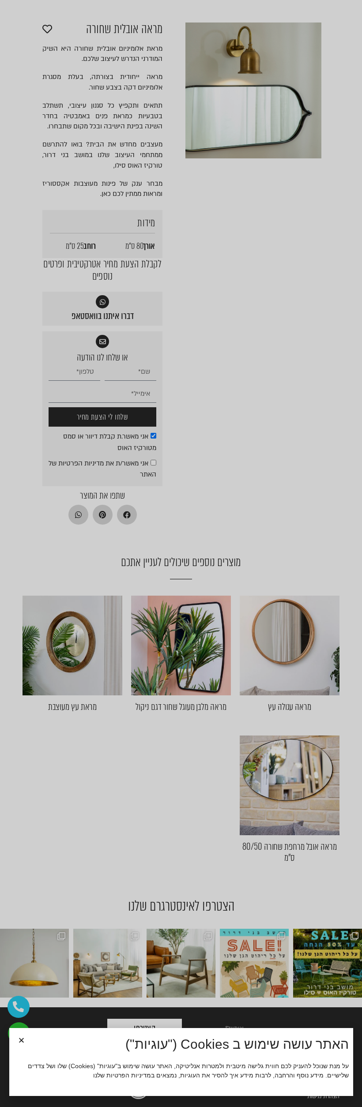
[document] (181, 553)
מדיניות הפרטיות (128, 1075)
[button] (21, 1040)
